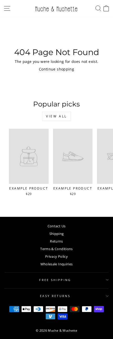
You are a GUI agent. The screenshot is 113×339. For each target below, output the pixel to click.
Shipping (56, 233)
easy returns (55, 296)
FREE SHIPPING (55, 280)
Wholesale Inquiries (56, 264)
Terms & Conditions (56, 248)
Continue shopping (56, 69)
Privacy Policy (56, 256)
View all (56, 116)
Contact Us (56, 226)
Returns (56, 241)
